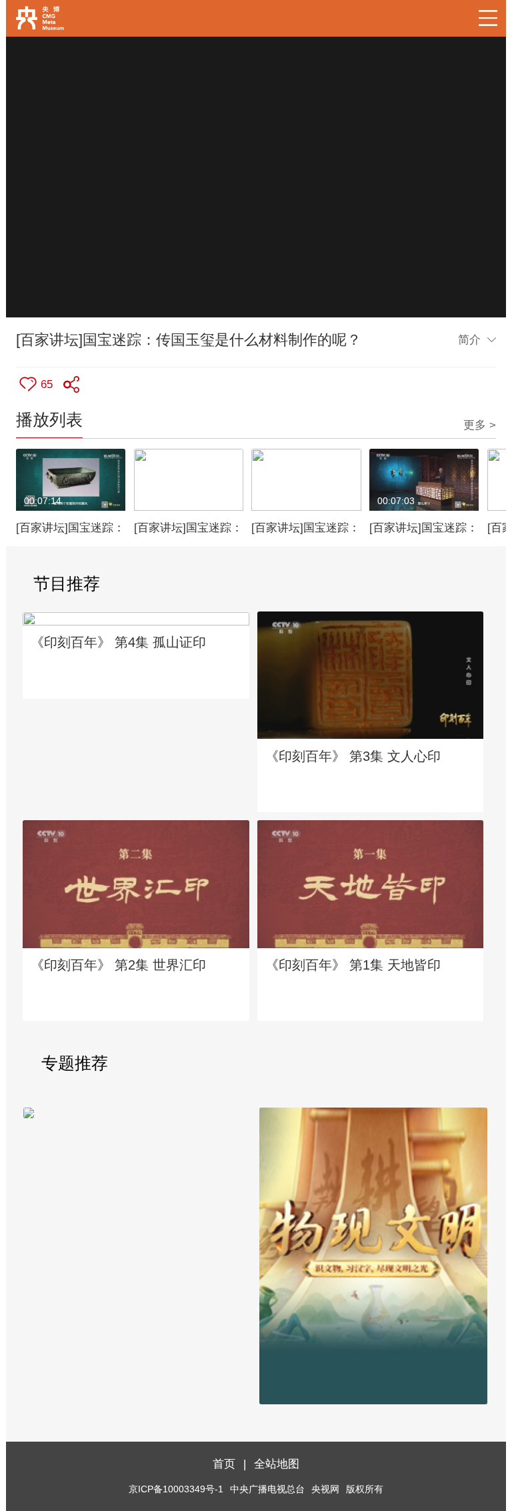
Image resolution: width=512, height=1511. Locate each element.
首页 (224, 1463)
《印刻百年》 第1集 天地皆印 (353, 965)
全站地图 (276, 1463)
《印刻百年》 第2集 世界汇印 (118, 965)
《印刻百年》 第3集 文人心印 (353, 756)
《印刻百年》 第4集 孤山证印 (118, 642)
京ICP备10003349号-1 (176, 1489)
